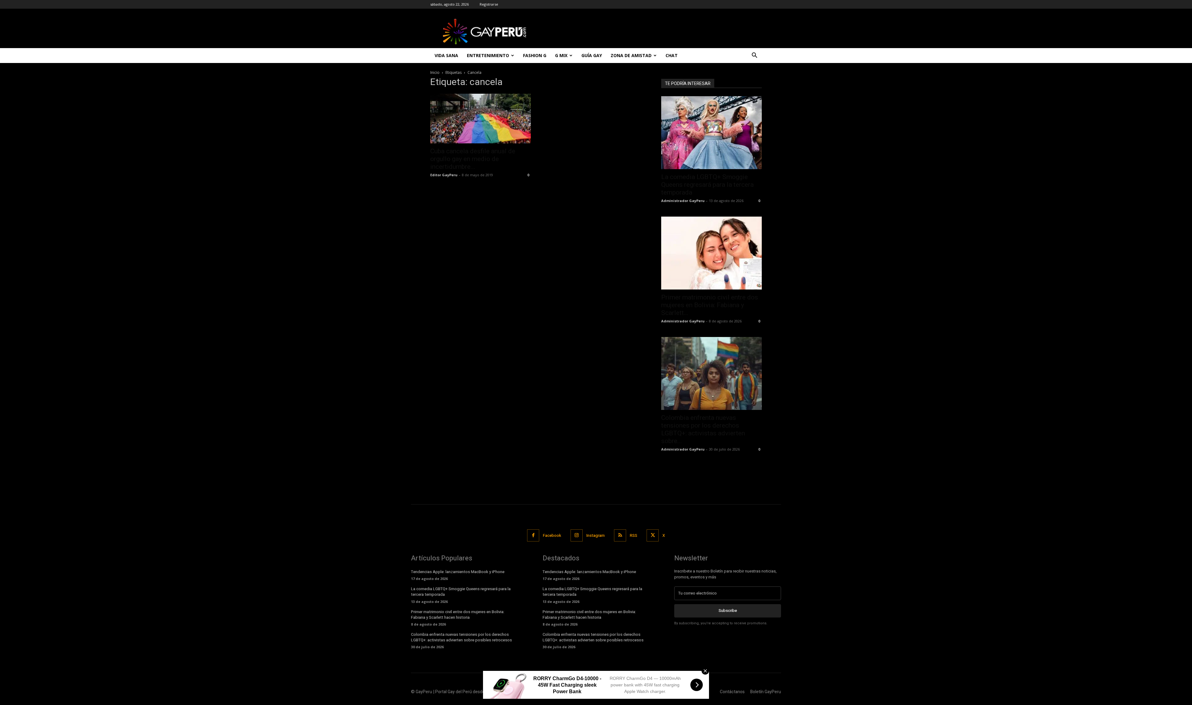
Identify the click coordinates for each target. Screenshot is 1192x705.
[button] (754, 56)
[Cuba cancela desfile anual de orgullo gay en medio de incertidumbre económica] (480, 118)
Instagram (595, 535)
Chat (672, 55)
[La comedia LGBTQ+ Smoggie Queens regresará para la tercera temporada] (711, 132)
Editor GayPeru (444, 175)
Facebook (552, 535)
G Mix (561, 55)
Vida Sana (446, 55)
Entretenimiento (488, 55)
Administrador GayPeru (683, 200)
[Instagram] (577, 535)
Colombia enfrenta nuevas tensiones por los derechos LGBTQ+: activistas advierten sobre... (703, 429)
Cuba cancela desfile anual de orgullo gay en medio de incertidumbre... (472, 158)
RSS (633, 535)
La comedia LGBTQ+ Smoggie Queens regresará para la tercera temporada (707, 184)
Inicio (435, 72)
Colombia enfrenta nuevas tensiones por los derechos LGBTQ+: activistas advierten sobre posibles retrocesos (461, 637)
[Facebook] (533, 535)
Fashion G (534, 55)
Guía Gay (591, 55)
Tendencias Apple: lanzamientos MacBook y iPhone (457, 572)
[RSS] (620, 535)
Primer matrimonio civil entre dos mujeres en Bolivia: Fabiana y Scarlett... (709, 305)
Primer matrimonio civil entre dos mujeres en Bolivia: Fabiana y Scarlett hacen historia (457, 614)
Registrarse (489, 4)
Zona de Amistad (631, 55)
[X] (653, 535)
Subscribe (728, 610)
